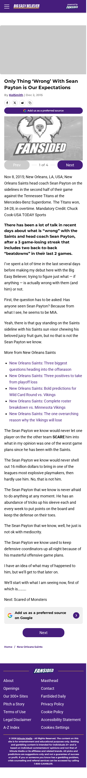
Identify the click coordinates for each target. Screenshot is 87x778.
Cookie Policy (52, 712)
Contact (47, 688)
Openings (11, 688)
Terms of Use (14, 712)
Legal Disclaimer (17, 719)
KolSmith (16, 95)
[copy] (30, 103)
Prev (17, 165)
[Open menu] (6, 6)
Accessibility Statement (61, 719)
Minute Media (24, 738)
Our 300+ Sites (15, 696)
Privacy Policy (52, 704)
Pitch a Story (13, 704)
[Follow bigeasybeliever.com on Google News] (76, 615)
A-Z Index (11, 727)
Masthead (49, 680)
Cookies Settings (55, 727)
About (8, 680)
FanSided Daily (53, 696)
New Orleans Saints (29, 646)
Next (70, 165)
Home (8, 646)
